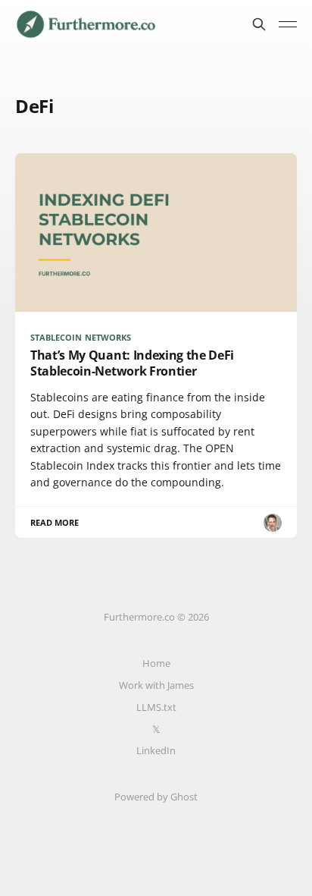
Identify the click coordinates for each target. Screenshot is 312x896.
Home (156, 663)
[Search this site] (259, 24)
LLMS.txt (156, 707)
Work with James (156, 685)
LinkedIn (156, 750)
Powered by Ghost (156, 796)
